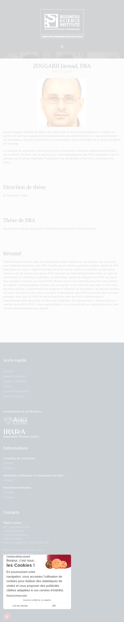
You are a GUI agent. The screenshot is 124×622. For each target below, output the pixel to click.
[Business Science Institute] (62, 24)
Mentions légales (14, 396)
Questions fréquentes (16, 391)
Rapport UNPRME (14, 381)
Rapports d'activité (15, 376)
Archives (8, 497)
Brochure (8, 371)
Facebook (9, 468)
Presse (7, 386)
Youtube (8, 480)
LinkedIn (8, 463)
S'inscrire (8, 492)
